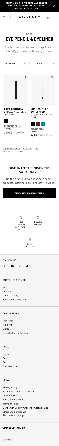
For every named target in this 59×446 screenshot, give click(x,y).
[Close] (54, 6)
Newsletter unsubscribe (15, 299)
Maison (6, 354)
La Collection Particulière (16, 333)
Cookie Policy (10, 395)
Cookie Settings (16, 415)
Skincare (7, 329)
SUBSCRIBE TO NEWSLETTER (29, 193)
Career (6, 358)
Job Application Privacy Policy (18, 391)
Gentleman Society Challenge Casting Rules (25, 407)
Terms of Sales (10, 403)
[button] (48, 18)
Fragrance (8, 320)
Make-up (7, 324)
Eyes (29, 33)
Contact (7, 291)
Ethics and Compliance (14, 412)
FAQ (5, 287)
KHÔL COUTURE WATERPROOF (39, 110)
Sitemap (7, 439)
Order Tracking (10, 295)
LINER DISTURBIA (13, 109)
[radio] (6, 121)
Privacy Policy (10, 387)
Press (5, 362)
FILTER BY (9, 63)
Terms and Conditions (14, 399)
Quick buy (18, 118)
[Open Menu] (4, 17)
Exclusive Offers (11, 366)
